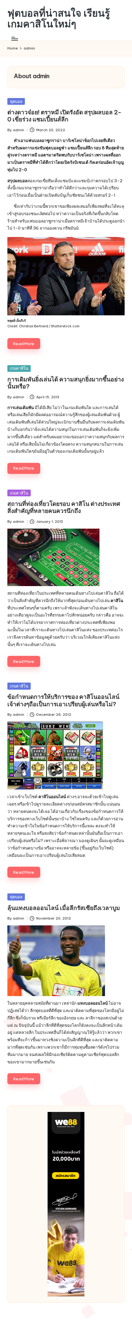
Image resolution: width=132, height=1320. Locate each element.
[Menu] (14, 38)
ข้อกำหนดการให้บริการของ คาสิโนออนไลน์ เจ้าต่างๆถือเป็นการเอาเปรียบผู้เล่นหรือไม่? (63, 700)
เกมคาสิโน (19, 368)
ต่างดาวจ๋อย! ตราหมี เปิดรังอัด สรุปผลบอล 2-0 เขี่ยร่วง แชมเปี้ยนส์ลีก (64, 115)
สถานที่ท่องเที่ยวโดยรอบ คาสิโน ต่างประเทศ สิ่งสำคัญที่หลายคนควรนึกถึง (63, 507)
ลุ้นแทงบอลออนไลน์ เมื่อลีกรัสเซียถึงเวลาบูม (63, 908)
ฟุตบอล (16, 101)
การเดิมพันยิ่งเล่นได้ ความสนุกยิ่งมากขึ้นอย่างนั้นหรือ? (65, 383)
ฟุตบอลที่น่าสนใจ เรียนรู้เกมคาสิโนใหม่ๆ (58, 18)
